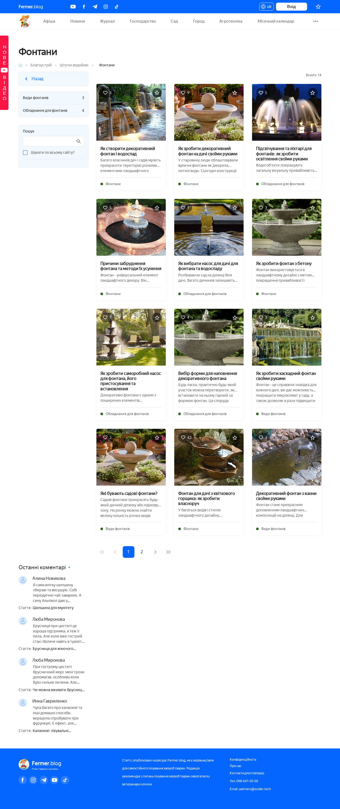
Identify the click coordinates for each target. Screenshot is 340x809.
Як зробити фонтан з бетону (284, 263)
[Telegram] (95, 6)
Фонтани (113, 184)
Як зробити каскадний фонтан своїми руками (286, 376)
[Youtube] (73, 6)
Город (199, 21)
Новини (77, 21)
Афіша (49, 21)
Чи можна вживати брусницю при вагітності (59, 690)
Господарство (143, 21)
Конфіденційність (243, 759)
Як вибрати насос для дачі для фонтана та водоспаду (208, 266)
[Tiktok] (116, 6)
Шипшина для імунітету (53, 608)
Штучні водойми (74, 65)
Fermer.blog (25, 21)
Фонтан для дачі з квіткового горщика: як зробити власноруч (206, 498)
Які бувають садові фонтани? (129, 493)
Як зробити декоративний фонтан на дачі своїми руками (207, 151)
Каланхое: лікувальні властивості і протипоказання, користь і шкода (59, 731)
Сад (174, 21)
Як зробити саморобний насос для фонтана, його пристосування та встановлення (130, 381)
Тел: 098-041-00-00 (244, 781)
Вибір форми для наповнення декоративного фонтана (207, 376)
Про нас (235, 766)
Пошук (28, 131)
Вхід (291, 6)
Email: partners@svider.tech (250, 789)
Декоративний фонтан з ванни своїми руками (286, 496)
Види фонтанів (53, 98)
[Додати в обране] (157, 92)
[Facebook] (84, 6)
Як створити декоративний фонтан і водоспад (127, 151)
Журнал (107, 21)
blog (31, 6)
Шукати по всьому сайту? (53, 152)
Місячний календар (276, 21)
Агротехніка (231, 21)
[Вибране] (318, 6)
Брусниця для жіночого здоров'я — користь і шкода (57, 649)
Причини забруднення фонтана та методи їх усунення (130, 266)
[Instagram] (105, 6)
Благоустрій (41, 65)
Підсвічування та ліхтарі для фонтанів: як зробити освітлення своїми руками (284, 153)
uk (267, 7)
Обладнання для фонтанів (53, 110)
